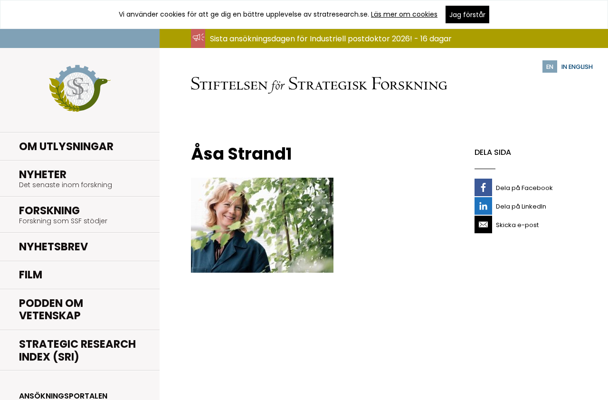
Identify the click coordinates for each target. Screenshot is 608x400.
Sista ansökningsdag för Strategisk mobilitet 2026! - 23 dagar (323, 47)
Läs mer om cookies (404, 14)
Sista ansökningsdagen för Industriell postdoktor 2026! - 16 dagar (331, 38)
